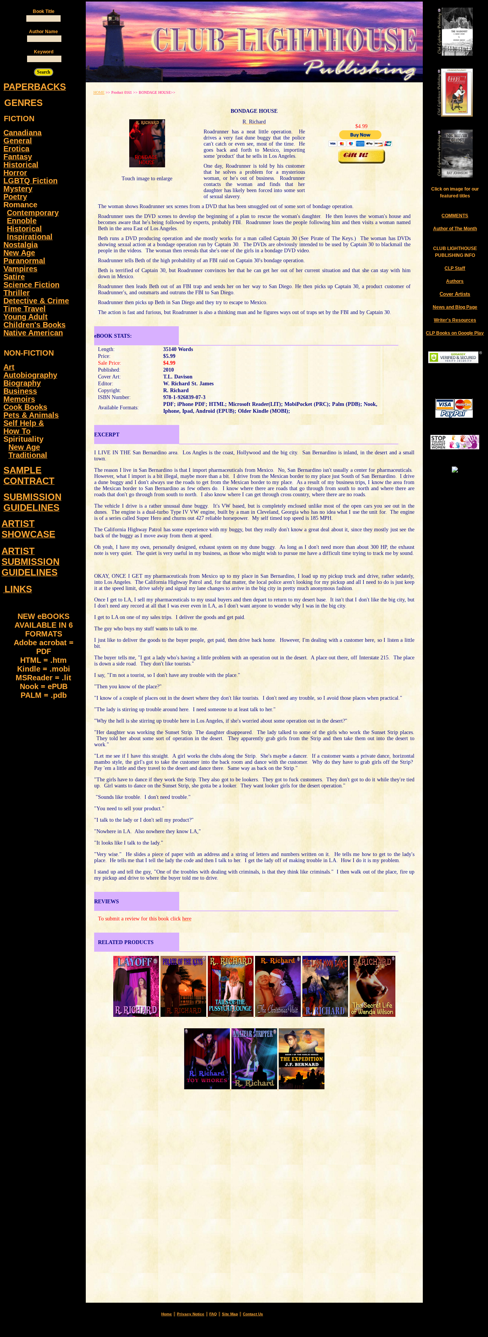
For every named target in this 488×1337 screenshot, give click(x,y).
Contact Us (253, 1314)
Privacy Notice (190, 1314)
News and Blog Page (455, 307)
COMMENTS (454, 215)
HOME (98, 92)
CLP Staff (455, 268)
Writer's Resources (455, 320)
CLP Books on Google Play (455, 333)
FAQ (213, 1314)
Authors (455, 281)
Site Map (230, 1314)
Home (166, 1314)
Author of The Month (455, 228)
